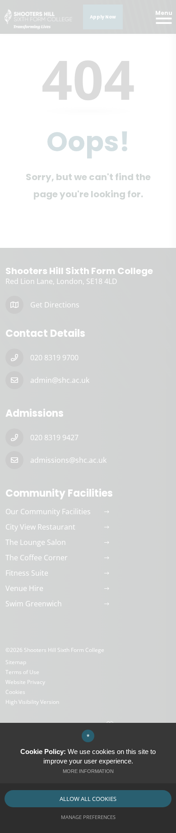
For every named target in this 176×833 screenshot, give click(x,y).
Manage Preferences (88, 817)
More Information (88, 771)
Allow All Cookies (88, 799)
